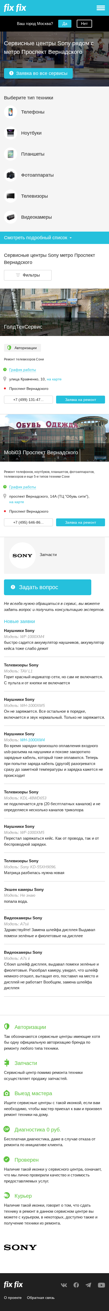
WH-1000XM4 (32, 740)
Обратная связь (40, 1297)
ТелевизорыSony (21, 665)
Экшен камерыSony (24, 889)
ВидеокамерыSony (23, 918)
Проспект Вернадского (28, 388)
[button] (28, 275)
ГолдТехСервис (23, 327)
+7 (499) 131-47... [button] (28, 399)
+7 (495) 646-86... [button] (28, 522)
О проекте (13, 1297)
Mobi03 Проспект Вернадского (41, 452)
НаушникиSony (19, 630)
